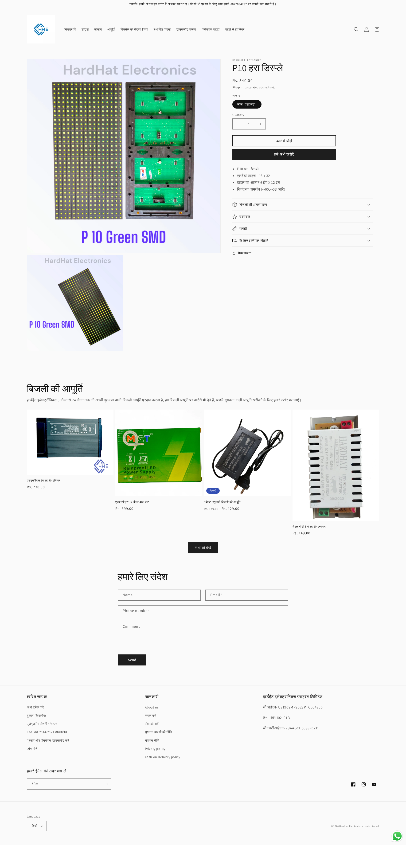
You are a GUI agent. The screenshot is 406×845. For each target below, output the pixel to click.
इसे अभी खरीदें (284, 154)
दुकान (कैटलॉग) (36, 715)
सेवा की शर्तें (152, 724)
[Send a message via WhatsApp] (397, 836)
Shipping (238, 87)
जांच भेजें (32, 749)
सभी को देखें (203, 547)
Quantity (238, 115)
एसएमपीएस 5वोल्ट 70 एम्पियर (44, 480)
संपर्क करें (150, 715)
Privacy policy (155, 749)
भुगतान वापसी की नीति (158, 732)
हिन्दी (34, 826)
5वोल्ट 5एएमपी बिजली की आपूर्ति (222, 502)
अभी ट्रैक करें (35, 707)
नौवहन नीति (152, 740)
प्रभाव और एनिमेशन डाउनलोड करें (48, 740)
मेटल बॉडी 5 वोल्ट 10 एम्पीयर (309, 526)
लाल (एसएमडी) (247, 104)
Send (132, 659)
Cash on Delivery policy (162, 757)
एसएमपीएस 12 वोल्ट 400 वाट (132, 502)
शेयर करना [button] (244, 253)
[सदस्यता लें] (106, 784)
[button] (356, 29)
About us (152, 707)
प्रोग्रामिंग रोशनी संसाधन (42, 724)
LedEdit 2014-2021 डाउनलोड (47, 732)
